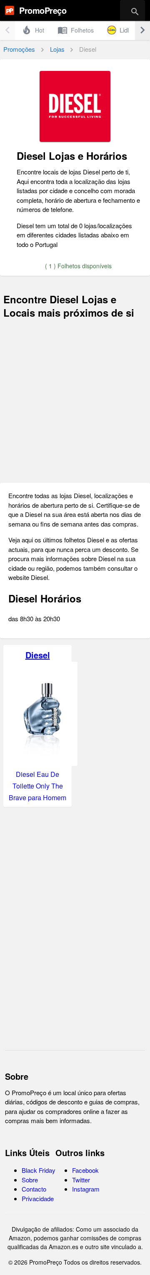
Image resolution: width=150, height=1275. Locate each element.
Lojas (57, 49)
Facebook (85, 1170)
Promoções (19, 49)
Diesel (37, 655)
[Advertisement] (75, 401)
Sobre (30, 1179)
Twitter (81, 1179)
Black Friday (38, 1170)
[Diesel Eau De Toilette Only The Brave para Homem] (42, 763)
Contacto (34, 1188)
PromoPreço (42, 10)
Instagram (86, 1188)
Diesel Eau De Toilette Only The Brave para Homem (37, 785)
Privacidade (38, 1198)
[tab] (33, 30)
